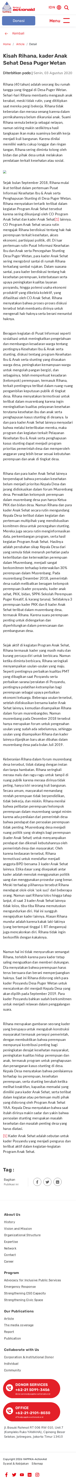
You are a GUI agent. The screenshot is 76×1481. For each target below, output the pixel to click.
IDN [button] (52, 7)
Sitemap (37, 1463)
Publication (12, 1338)
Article (20, 44)
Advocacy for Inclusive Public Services (32, 1280)
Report (9, 1332)
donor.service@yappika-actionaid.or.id (32, 1394)
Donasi (19, 21)
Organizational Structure (22, 1235)
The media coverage (18, 1325)
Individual (11, 1363)
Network (10, 1248)
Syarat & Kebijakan (16, 1463)
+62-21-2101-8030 (32, 1413)
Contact (10, 1255)
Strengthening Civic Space (23, 1300)
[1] (57, 219)
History (9, 1222)
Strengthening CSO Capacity (25, 1293)
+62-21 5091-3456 (32, 1390)
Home (7, 44)
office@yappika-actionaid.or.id (29, 1417)
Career (9, 1261)
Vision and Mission (18, 1228)
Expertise (11, 1242)
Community (12, 1370)
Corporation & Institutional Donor (29, 1357)
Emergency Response (20, 1286)
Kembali (18, 33)
